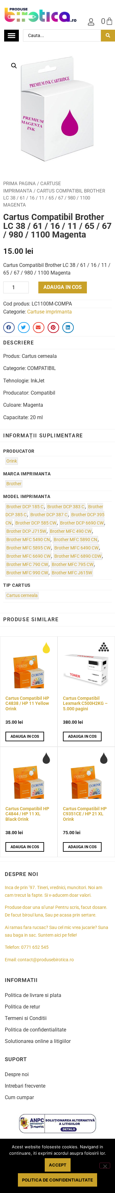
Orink (11, 461)
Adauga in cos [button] (25, 736)
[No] (104, 1165)
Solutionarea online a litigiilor (38, 1041)
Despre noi (17, 1074)
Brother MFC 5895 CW (28, 548)
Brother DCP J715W (26, 531)
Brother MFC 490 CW (70, 531)
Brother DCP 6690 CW (81, 523)
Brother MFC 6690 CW (28, 556)
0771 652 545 (35, 947)
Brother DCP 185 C (24, 507)
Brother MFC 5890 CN (75, 539)
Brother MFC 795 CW (72, 564)
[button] (14, 66)
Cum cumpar (19, 1097)
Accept (57, 1164)
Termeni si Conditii (26, 1018)
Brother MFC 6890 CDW (77, 556)
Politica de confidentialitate (35, 1030)
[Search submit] (108, 36)
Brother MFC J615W (72, 573)
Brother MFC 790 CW (27, 564)
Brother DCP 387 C (48, 514)
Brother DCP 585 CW (35, 523)
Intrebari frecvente (25, 1086)
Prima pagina (19, 183)
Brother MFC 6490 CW (76, 548)
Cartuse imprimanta (49, 312)
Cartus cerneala (22, 595)
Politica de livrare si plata (33, 995)
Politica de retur (22, 1007)
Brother (13, 484)
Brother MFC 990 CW (27, 573)
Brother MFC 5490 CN (28, 539)
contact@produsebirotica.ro (46, 960)
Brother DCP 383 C (65, 507)
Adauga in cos (62, 287)
